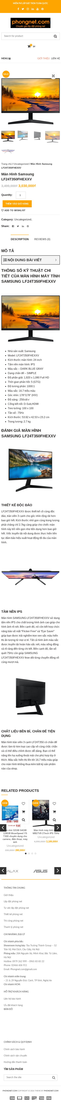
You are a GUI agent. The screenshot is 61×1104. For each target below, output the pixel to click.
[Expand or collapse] (56, 260)
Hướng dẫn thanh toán (15, 1062)
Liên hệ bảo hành (12, 999)
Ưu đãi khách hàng (13, 1005)
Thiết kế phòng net (13, 914)
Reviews (42, 239)
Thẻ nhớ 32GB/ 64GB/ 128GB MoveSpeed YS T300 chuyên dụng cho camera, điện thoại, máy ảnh (15, 836)
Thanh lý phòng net (13, 927)
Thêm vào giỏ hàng (17, 204)
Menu (4, 58)
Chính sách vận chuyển (15, 1056)
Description (20, 239)
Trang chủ (6, 164)
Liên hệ (55, 58)
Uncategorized (21, 164)
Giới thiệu (43, 58)
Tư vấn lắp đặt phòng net (16, 908)
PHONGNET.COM (10, 1091)
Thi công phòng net (13, 921)
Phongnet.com (51, 1091)
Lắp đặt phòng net (13, 901)
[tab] (20, 239)
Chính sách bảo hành (14, 1049)
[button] (53, 76)
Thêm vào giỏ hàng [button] (24, 812)
